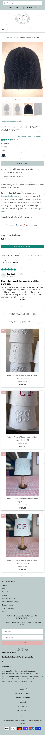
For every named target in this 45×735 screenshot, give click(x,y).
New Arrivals (22, 322)
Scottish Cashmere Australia (12, 122)
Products (14, 37)
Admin (22, 715)
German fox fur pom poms (12, 196)
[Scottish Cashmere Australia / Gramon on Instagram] (22, 649)
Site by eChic (22, 706)
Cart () (21, 8)
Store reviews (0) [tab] (33, 255)
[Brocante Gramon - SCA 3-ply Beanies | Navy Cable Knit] (22, 69)
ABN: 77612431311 (22, 711)
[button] (6, 140)
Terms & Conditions (22, 698)
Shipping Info (22, 689)
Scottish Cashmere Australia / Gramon (20, 721)
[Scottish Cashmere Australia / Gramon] (22, 19)
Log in (12, 8)
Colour (4, 150)
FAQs (4, 611)
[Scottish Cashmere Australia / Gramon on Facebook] (18, 649)
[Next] (28, 99)
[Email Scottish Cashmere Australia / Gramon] (26, 649)
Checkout (31, 8)
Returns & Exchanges (22, 693)
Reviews (5, 595)
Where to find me (8, 598)
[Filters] (3, 262)
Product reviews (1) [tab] (12, 255)
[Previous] (16, 99)
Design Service (7, 605)
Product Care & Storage (10, 602)
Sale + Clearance (8, 608)
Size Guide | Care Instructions (30, 136)
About (4, 589)
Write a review (22, 246)
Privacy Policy (22, 702)
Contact (5, 592)
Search (4, 585)
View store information (13, 176)
